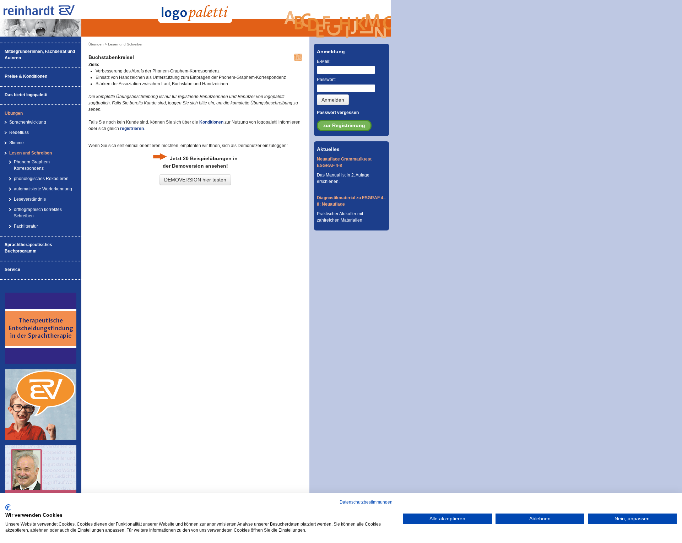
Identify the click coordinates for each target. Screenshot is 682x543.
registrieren (132, 128)
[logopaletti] (46, 13)
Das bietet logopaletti (26, 94)
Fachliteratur (26, 226)
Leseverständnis (30, 199)
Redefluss (19, 132)
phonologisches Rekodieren (41, 178)
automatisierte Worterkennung (43, 188)
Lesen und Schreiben (30, 153)
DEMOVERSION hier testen (195, 180)
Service (12, 269)
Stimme (16, 142)
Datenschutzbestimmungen (366, 502)
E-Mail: (323, 61)
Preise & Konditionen (26, 76)
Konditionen (211, 122)
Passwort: (326, 79)
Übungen (14, 113)
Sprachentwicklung (27, 122)
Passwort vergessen (338, 112)
